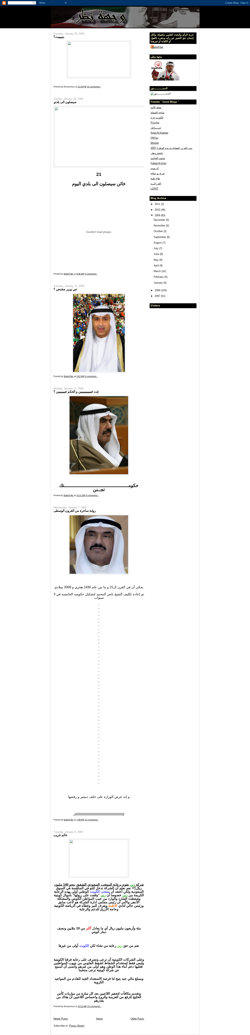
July (156, 248)
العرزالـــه (156, 183)
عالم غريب (61, 835)
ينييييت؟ (59, 36)
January (158, 282)
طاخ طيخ (155, 178)
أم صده (155, 168)
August (158, 242)
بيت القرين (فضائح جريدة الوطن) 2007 (171, 148)
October (158, 231)
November (160, 225)
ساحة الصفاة (157, 112)
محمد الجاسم (158, 158)
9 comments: (91, 274)
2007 (158, 296)
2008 (158, 290)
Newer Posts (61, 1018)
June (157, 254)
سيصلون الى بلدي (65, 102)
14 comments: (94, 1006)
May (156, 259)
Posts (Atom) (76, 1025)
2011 (158, 204)
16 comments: (94, 86)
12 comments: (92, 820)
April (157, 265)
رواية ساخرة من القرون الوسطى (75, 510)
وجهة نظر (64, 16)
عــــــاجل (156, 127)
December (160, 219)
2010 (158, 209)
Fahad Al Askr (158, 163)
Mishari (155, 143)
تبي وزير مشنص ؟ (65, 289)
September (160, 237)
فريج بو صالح (157, 173)
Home (99, 1018)
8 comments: (91, 376)
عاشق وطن (157, 153)
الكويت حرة (157, 117)
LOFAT (154, 188)
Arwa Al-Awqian (159, 132)
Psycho (155, 122)
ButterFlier (157, 47)
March (158, 271)
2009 (158, 215)
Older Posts (137, 1018)
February (159, 276)
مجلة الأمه (156, 107)
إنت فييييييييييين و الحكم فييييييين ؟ (76, 391)
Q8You (154, 137)
